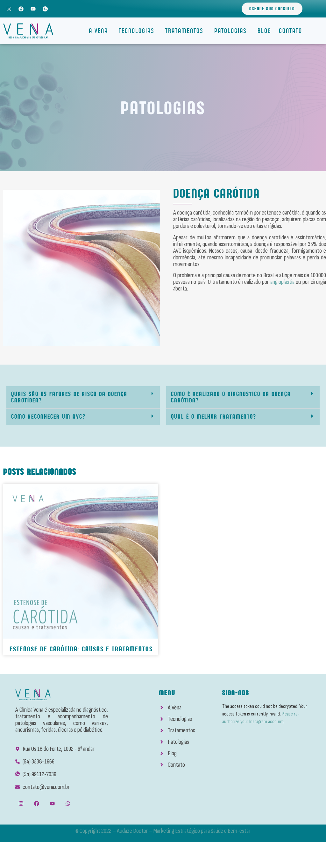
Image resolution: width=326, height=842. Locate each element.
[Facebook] (20, 8)
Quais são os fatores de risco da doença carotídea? (69, 397)
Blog (264, 31)
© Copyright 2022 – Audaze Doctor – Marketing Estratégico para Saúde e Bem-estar (163, 831)
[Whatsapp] (68, 803)
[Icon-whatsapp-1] (45, 8)
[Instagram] (8, 8)
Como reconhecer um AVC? (48, 416)
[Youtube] (33, 8)
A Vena (98, 31)
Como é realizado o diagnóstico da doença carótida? (231, 397)
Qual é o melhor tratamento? (213, 416)
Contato (290, 31)
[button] (83, 397)
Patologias (230, 31)
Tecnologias (136, 31)
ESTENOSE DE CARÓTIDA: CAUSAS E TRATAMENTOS (81, 649)
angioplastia (282, 282)
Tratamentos (184, 31)
